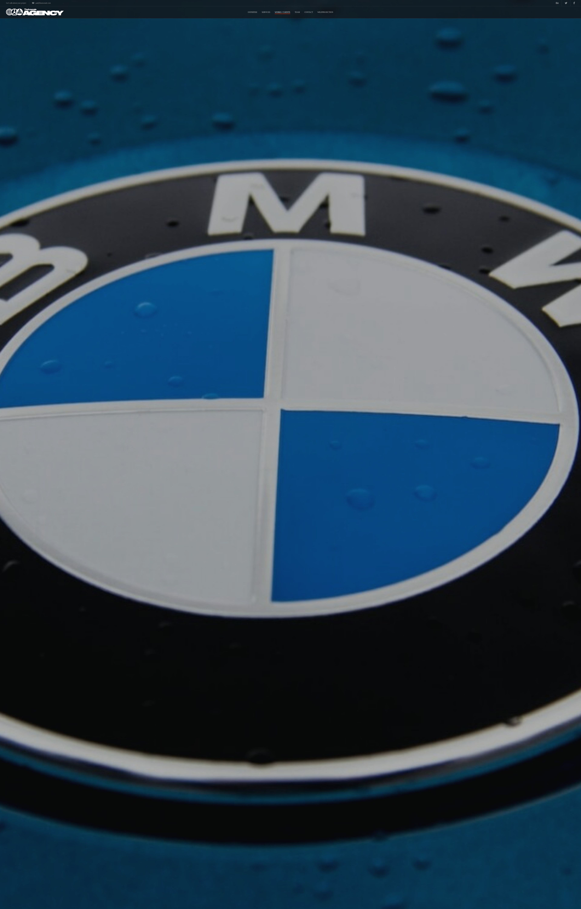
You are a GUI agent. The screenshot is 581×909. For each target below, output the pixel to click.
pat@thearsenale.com (43, 3)
